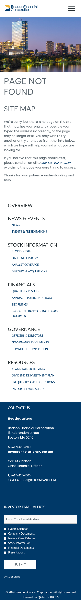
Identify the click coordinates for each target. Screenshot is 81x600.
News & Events (26, 218)
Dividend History (25, 258)
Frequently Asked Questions (33, 382)
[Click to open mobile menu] (71, 8)
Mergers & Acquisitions (29, 271)
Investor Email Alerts (28, 389)
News (16, 225)
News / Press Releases (21, 538)
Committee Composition (30, 349)
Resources (21, 362)
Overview (20, 205)
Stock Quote (21, 251)
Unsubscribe (12, 577)
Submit (20, 564)
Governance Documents (30, 342)
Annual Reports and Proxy (32, 298)
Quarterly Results (25, 291)
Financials (21, 285)
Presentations (16, 552)
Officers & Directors (27, 335)
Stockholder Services (28, 369)
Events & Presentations (29, 231)
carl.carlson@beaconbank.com (32, 480)
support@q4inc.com (56, 163)
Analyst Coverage (25, 265)
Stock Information (32, 245)
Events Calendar (18, 529)
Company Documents (21, 533)
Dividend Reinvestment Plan (33, 375)
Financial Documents (21, 548)
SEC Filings (20, 304)
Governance (24, 329)
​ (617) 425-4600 (20, 447)
